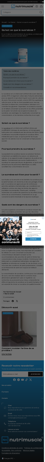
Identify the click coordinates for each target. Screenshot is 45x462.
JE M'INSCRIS (33, 239)
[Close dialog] (43, 218)
